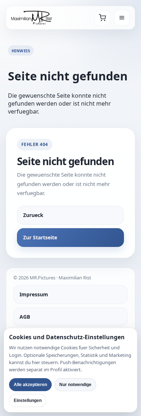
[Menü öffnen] (122, 18)
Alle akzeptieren (30, 384)
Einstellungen (28, 400)
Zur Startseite (40, 237)
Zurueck (33, 215)
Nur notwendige (75, 384)
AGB (25, 316)
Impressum (34, 294)
